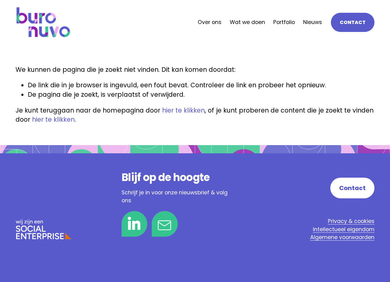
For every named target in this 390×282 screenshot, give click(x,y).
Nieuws (312, 22)
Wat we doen (247, 22)
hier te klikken (183, 110)
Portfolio (284, 22)
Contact (353, 22)
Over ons (210, 22)
